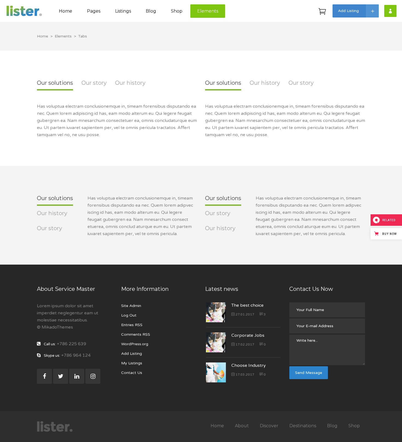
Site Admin (131, 305)
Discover (269, 425)
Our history (130, 83)
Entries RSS (131, 325)
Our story (94, 83)
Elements (63, 36)
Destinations (302, 425)
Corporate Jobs (247, 335)
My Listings (131, 363)
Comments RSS (135, 334)
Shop (354, 425)
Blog (332, 425)
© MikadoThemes (55, 327)
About (242, 425)
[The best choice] (216, 312)
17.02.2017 (244, 344)
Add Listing (131, 353)
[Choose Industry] (216, 372)
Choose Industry (248, 365)
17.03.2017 (244, 374)
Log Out (128, 315)
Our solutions (55, 83)
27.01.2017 (244, 314)
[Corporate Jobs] (216, 342)
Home (42, 36)
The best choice (247, 305)
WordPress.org (134, 344)
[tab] (55, 87)
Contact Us (131, 372)
